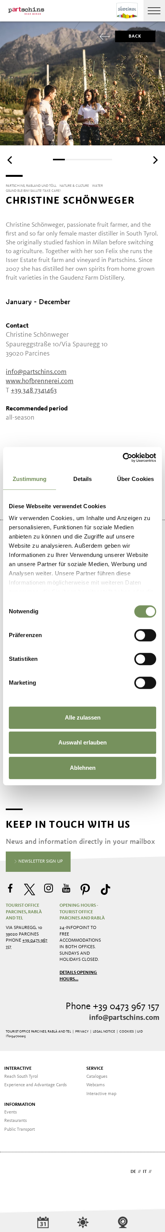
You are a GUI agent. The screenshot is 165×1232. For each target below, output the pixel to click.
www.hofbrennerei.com (39, 381)
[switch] (145, 635)
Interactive (17, 1068)
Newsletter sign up (40, 861)
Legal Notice (104, 1031)
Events (10, 1112)
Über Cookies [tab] (135, 479)
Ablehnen (83, 767)
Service (94, 1068)
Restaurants (15, 1120)
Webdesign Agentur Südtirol (15, 1172)
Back (135, 36)
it (145, 1171)
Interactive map (101, 1094)
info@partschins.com (124, 1018)
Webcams (95, 1085)
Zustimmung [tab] (30, 479)
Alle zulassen (83, 717)
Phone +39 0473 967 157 (112, 1006)
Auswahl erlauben (82, 742)
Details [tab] (82, 479)
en (156, 1171)
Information (19, 1104)
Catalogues (96, 1076)
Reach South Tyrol (21, 1076)
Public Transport (19, 1129)
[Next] (154, 160)
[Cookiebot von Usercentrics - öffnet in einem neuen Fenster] (122, 458)
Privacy (82, 1031)
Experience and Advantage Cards (35, 1085)
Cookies (126, 1031)
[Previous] (10, 160)
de (133, 1171)
